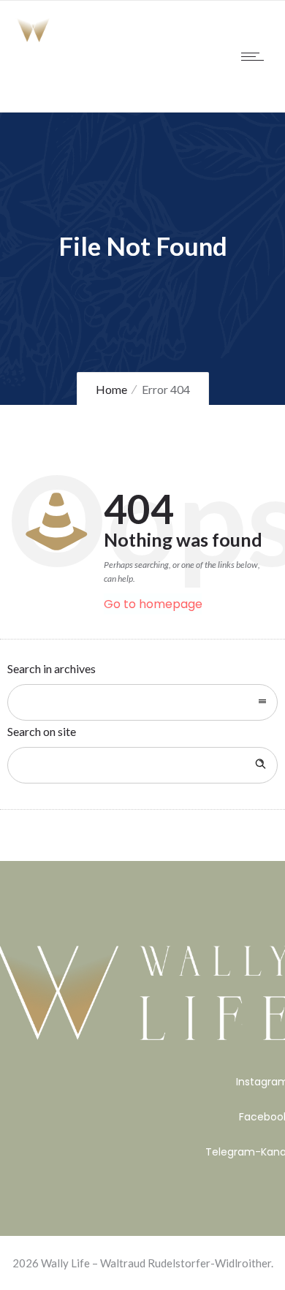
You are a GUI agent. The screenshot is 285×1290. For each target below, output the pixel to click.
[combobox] (142, 702)
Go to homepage (153, 604)
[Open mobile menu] (255, 56)
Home (111, 389)
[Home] (58, 39)
